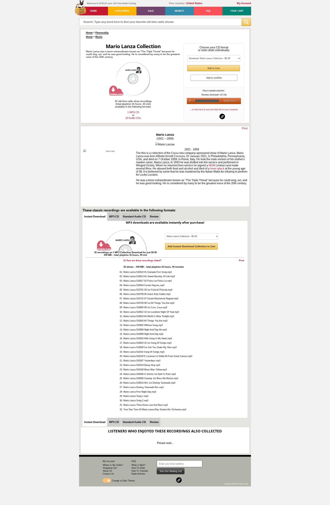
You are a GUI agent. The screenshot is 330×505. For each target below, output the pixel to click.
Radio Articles (138, 474)
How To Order (138, 468)
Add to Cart (213, 68)
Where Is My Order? (113, 465)
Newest (179, 11)
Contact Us (108, 474)
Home (93, 11)
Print (245, 128)
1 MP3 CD (133, 112)
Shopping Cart (110, 468)
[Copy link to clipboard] (222, 116)
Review (154, 216)
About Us (107, 471)
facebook (205, 116)
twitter (214, 116)
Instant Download (94, 216)
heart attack (217, 168)
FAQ (208, 11)
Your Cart (237, 11)
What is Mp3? (138, 465)
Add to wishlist (214, 77)
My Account (244, 3)
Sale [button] (151, 11)
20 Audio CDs (133, 117)
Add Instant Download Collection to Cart (191, 246)
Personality (102, 32)
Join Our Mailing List (171, 471)
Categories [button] (122, 11)
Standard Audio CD (134, 216)
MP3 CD (114, 216)
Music (98, 36)
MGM (212, 165)
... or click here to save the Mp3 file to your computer (214, 109)
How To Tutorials (139, 471)
